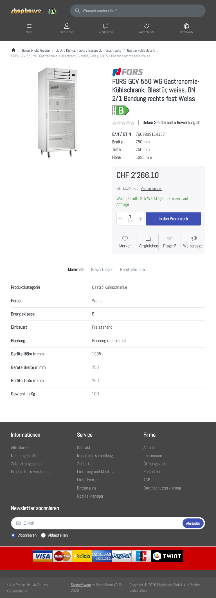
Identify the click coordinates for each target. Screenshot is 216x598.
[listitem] (57, 113)
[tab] (76, 270)
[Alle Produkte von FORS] (127, 72)
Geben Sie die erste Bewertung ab (171, 122)
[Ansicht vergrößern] (57, 113)
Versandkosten (151, 188)
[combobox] (138, 10)
